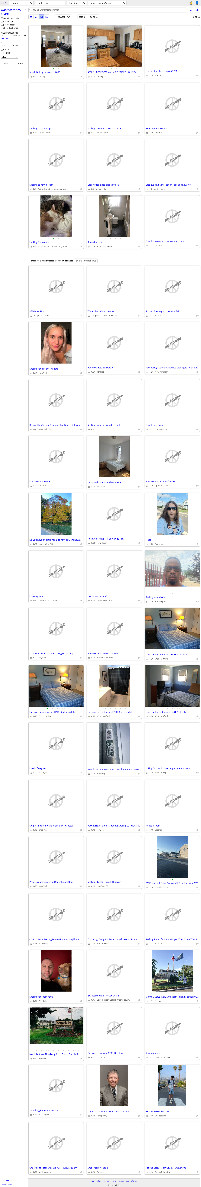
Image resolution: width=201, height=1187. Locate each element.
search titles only (11, 18)
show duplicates (10, 28)
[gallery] (41, 17)
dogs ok (6, 53)
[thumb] (36, 17)
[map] (46, 17)
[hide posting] (81, 76)
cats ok (6, 49)
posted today (9, 24)
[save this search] (197, 10)
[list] (31, 17)
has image (8, 21)
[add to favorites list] (31, 76)
